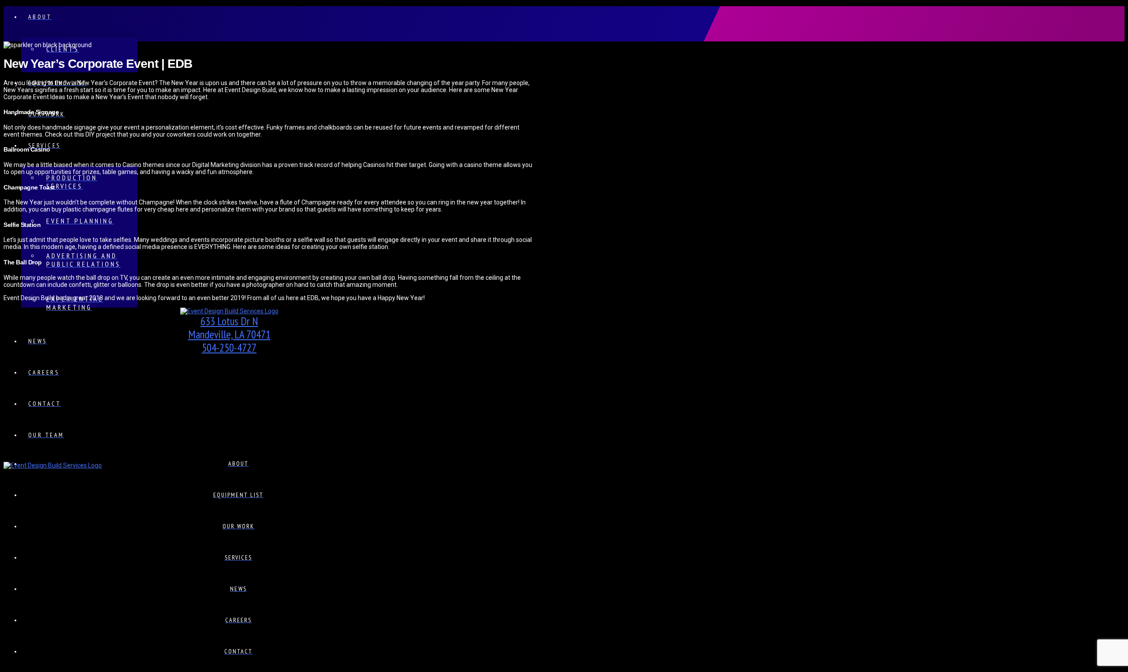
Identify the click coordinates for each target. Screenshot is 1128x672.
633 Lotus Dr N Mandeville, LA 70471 (229, 328)
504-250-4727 (229, 347)
